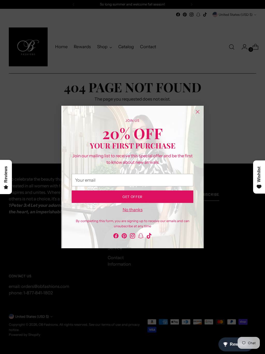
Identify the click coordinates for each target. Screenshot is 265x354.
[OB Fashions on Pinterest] (124, 237)
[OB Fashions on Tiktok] (149, 237)
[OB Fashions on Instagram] (132, 237)
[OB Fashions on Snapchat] (141, 237)
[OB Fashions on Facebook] (116, 237)
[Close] (198, 112)
